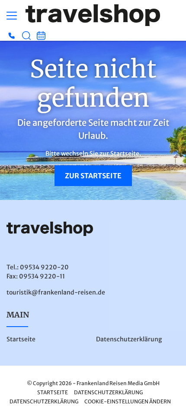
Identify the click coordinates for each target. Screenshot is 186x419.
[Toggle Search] (26, 35)
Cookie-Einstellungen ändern (127, 401)
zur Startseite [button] (93, 175)
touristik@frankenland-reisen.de (55, 292)
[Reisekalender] (41, 35)
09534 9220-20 (44, 267)
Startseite (20, 339)
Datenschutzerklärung (129, 339)
